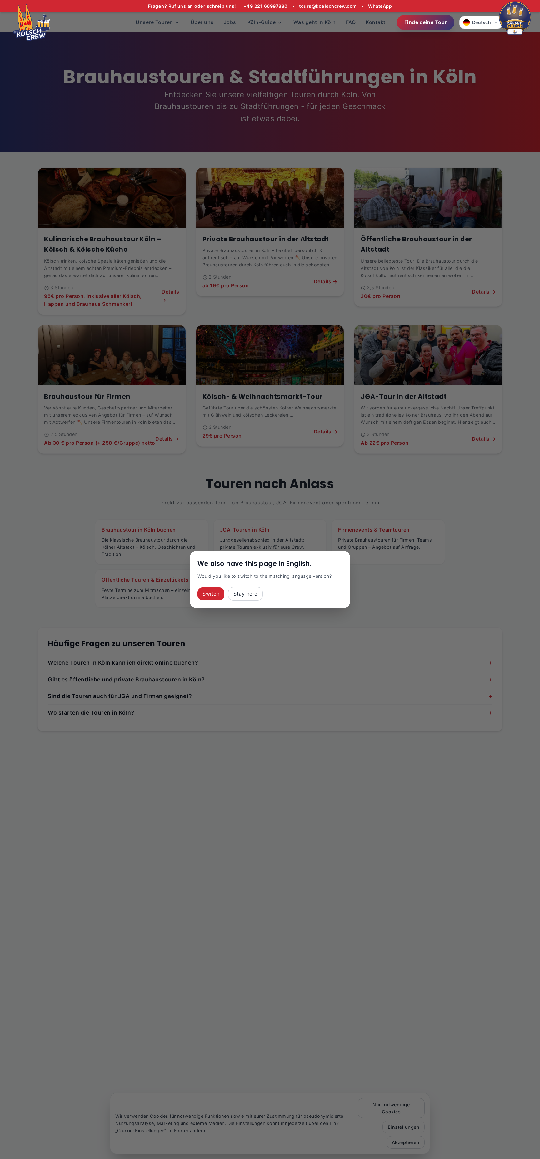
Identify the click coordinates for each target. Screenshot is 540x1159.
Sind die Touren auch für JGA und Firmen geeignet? (270, 696)
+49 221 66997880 (265, 6)
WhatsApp (380, 6)
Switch (210, 594)
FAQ (351, 22)
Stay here (245, 594)
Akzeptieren (406, 1142)
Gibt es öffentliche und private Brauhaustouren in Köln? (270, 679)
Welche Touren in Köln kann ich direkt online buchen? (270, 662)
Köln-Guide (262, 22)
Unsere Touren (154, 22)
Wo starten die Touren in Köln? (270, 712)
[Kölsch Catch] (515, 18)
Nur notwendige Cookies (391, 1108)
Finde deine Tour (425, 22)
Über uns (202, 22)
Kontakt (376, 22)
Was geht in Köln (314, 22)
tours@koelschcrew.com (328, 6)
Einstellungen (404, 1127)
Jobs (230, 22)
